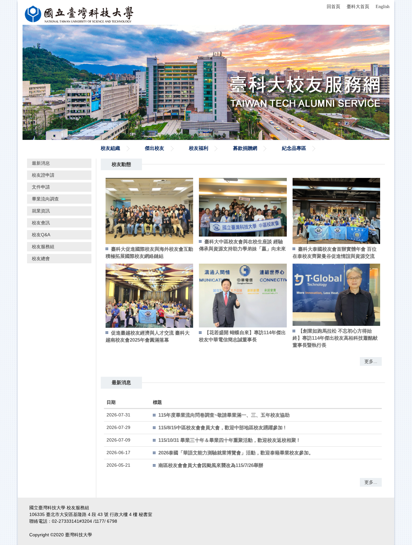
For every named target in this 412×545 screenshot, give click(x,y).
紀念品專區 (294, 148)
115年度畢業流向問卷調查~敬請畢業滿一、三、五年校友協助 (224, 415)
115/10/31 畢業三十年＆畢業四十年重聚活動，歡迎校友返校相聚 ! (228, 440)
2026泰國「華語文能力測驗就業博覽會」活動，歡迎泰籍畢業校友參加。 (236, 452)
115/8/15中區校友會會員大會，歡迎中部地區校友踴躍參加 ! (222, 427)
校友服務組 (43, 246)
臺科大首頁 (358, 6)
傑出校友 (154, 148)
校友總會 (41, 258)
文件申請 (41, 187)
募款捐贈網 (245, 148)
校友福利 (198, 148)
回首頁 (333, 6)
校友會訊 (41, 222)
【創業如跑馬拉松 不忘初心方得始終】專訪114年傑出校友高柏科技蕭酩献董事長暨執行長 (335, 338)
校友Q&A (41, 234)
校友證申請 (43, 175)
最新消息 (41, 163)
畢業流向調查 (45, 198)
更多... (370, 361)
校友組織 (110, 148)
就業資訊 (41, 210)
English (382, 6)
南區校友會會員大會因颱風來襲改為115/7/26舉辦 (210, 465)
